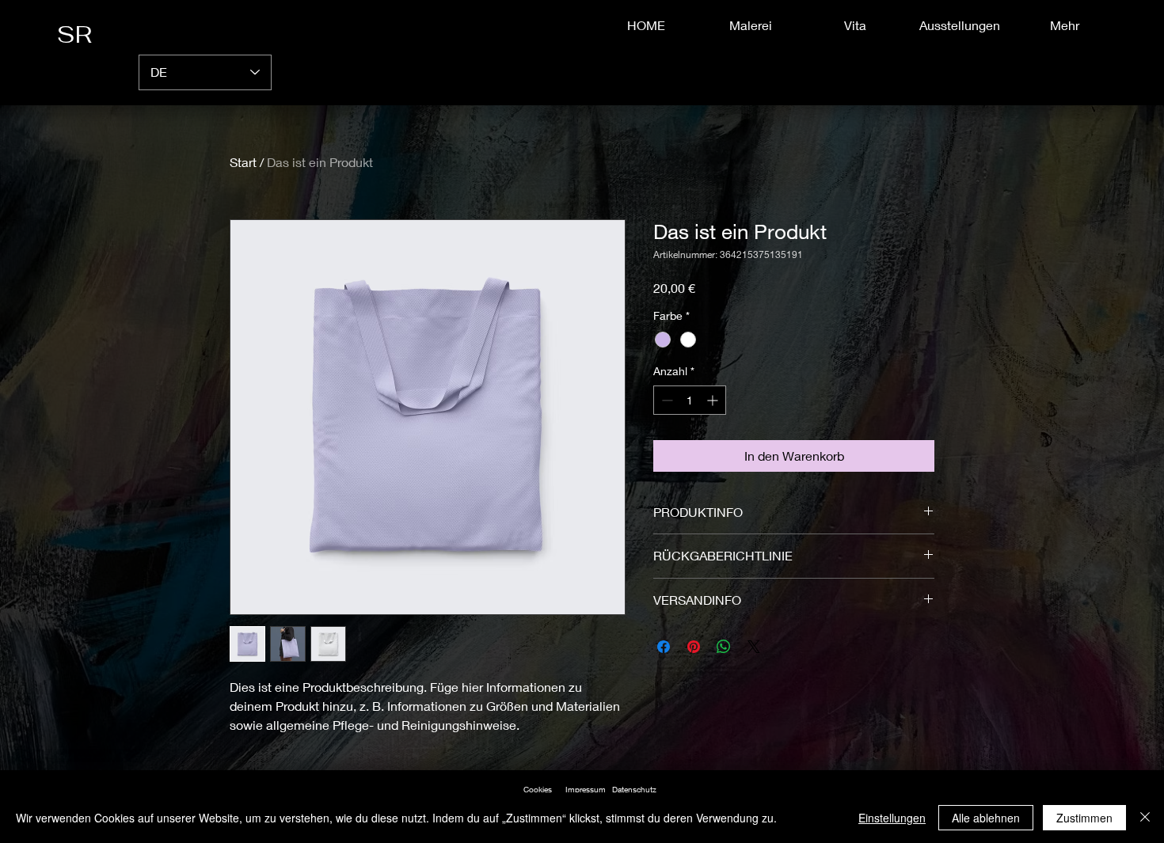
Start (243, 161)
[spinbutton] (689, 400)
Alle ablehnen (986, 818)
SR (81, 34)
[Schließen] (1144, 817)
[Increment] (714, 400)
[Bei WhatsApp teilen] (723, 646)
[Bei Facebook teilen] (663, 646)
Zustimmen (1084, 818)
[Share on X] (753, 646)
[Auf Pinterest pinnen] (693, 646)
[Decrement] (665, 400)
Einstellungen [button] (892, 818)
